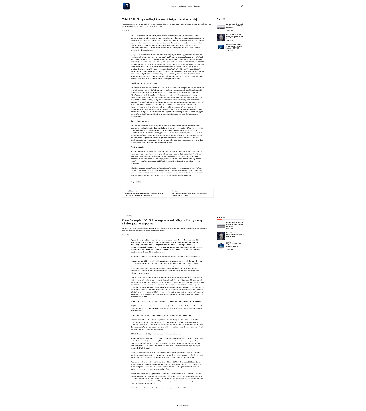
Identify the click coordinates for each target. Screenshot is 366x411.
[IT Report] (126, 6)
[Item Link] (221, 27)
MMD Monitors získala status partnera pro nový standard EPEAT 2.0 (234, 46)
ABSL (138, 181)
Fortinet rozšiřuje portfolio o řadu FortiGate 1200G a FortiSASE (234, 25)
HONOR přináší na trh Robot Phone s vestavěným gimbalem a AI (235, 36)
